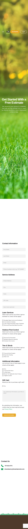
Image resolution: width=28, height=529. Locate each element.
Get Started (15, 31)
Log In (23, 31)
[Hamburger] (3, 32)
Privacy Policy (8, 409)
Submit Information (9, 415)
